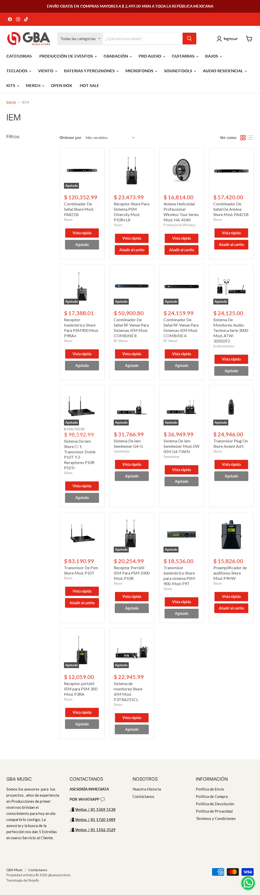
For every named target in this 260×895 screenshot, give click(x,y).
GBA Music (14, 870)
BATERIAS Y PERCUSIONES (90, 70)
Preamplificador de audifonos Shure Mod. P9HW (230, 573)
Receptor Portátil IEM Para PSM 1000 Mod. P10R (132, 573)
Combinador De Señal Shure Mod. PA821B (79, 209)
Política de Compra (212, 796)
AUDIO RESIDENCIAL (223, 70)
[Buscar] (189, 38)
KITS (11, 85)
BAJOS (212, 55)
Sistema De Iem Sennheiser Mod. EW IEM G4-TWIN (181, 446)
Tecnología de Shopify (22, 880)
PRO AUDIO (150, 55)
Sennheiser (122, 451)
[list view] (250, 137)
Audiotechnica (223, 346)
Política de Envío (210, 789)
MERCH (33, 85)
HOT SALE (89, 85)
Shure (68, 220)
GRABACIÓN (116, 55)
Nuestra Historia (147, 789)
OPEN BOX (61, 85)
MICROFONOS (139, 70)
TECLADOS (17, 70)
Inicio (11, 102)
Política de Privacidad (214, 811)
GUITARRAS (184, 55)
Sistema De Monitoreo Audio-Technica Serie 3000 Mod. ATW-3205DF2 (230, 330)
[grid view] (243, 137)
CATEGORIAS (19, 55)
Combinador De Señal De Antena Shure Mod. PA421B (231, 209)
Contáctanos (143, 796)
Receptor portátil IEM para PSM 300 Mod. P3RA (80, 688)
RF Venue (120, 341)
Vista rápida (82, 233)
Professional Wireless (179, 225)
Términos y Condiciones (216, 818)
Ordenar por (70, 137)
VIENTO (46, 70)
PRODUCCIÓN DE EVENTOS (66, 55)
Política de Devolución (215, 803)
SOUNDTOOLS (178, 70)
